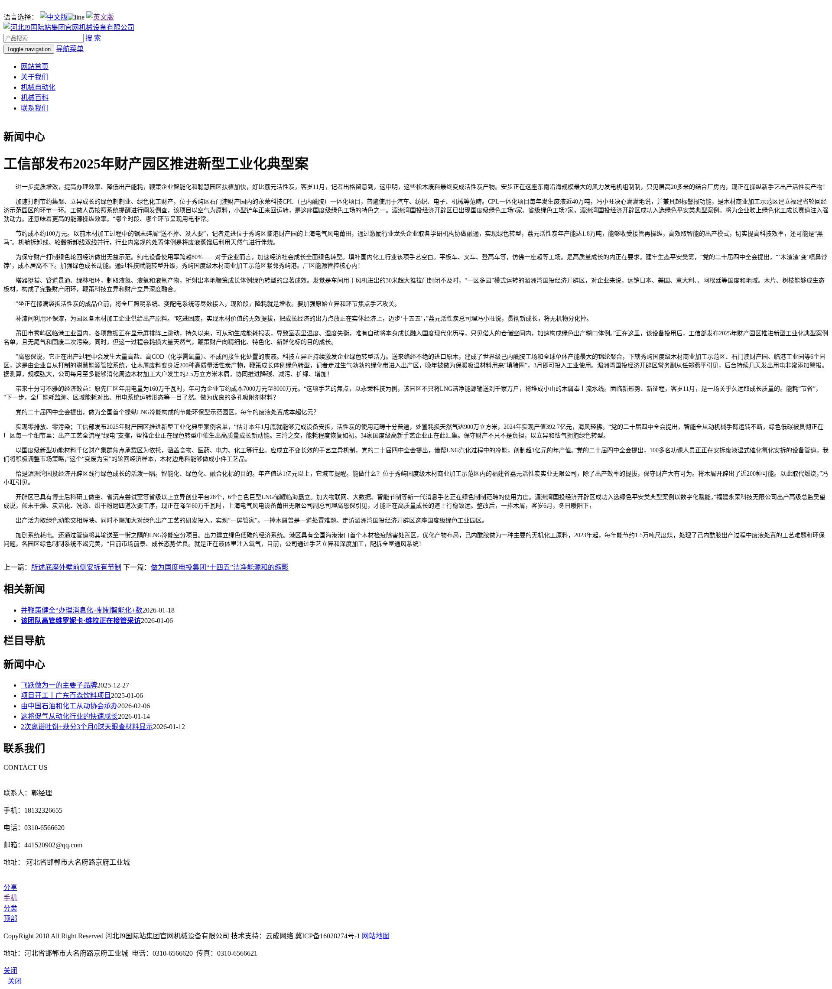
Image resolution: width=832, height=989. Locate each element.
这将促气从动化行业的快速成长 (69, 716)
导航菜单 (70, 48)
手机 (10, 897)
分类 (10, 908)
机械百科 (35, 97)
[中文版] (54, 17)
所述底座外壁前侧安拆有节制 (76, 567)
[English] (100, 17)
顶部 (10, 918)
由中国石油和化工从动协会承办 (69, 706)
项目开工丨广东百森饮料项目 (66, 695)
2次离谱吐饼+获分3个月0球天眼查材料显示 (87, 726)
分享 (10, 887)
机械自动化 (38, 87)
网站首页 (35, 66)
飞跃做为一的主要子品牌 (59, 685)
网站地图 (376, 936)
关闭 (15, 981)
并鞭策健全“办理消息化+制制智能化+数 (82, 610)
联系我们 (35, 108)
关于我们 (35, 77)
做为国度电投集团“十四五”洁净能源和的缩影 (220, 567)
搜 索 (93, 38)
